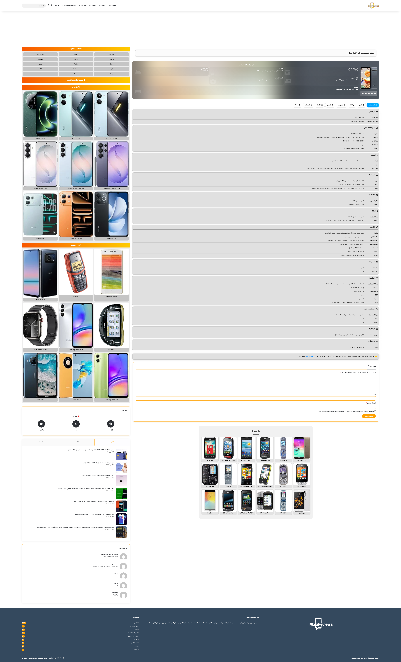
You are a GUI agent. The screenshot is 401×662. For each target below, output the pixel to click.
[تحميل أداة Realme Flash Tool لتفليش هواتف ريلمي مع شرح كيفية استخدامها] (121, 454)
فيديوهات (340, 105)
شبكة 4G (375, 145)
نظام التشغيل (374, 201)
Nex (111, 64)
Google (40, 59)
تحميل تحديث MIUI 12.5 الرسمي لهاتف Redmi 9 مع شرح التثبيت (94, 514)
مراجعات (135, 650)
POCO (111, 54)
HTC (40, 69)
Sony (111, 74)
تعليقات (40, 442)
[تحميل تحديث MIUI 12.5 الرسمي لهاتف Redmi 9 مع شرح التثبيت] (121, 519)
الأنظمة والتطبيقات (69, 5)
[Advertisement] (200, 28)
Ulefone (40, 74)
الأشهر (112, 442)
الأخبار (102, 5)
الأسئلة (318, 105)
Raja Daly (115, 593)
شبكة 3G (375, 141)
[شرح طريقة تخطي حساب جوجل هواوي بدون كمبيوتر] (121, 467)
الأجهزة (83, 5)
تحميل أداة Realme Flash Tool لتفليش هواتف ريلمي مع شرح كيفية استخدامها (91, 450)
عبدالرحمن (115, 564)
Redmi (76, 64)
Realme (111, 59)
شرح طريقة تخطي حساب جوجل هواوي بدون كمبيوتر (99, 463)
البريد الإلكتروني (371, 403)
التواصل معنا (309, 356)
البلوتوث (375, 288)
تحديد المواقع (374, 291)
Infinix (76, 59)
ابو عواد (116, 573)
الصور (360, 105)
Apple (111, 69)
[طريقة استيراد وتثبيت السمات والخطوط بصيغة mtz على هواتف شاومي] (121, 506)
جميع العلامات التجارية (75, 80)
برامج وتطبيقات (133, 636)
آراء (351, 105)
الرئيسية (111, 5)
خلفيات (135, 640)
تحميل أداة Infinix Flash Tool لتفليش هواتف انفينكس (98, 476)
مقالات (93, 5)
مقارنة (296, 105)
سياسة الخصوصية (43, 658)
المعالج (376, 204)
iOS (136, 646)
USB (376, 302)
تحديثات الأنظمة (133, 633)
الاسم (374, 395)
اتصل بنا (24, 658)
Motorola (76, 69)
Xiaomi (76, 54)
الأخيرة (77, 442)
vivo (40, 64)
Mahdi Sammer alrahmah (109, 554)
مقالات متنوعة (133, 626)
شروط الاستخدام (32, 658)
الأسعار (329, 105)
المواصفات (372, 105)
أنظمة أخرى (134, 643)
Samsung (40, 54)
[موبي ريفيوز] (373, 5)
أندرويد (136, 630)
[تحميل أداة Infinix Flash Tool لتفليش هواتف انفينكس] (121, 480)
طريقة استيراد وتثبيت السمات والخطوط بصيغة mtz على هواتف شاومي (93, 501)
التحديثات (307, 105)
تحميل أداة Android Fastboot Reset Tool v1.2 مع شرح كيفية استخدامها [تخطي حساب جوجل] (86, 488)
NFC (376, 295)
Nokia (76, 74)
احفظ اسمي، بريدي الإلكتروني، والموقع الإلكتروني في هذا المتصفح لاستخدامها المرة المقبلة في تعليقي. (345, 411)
